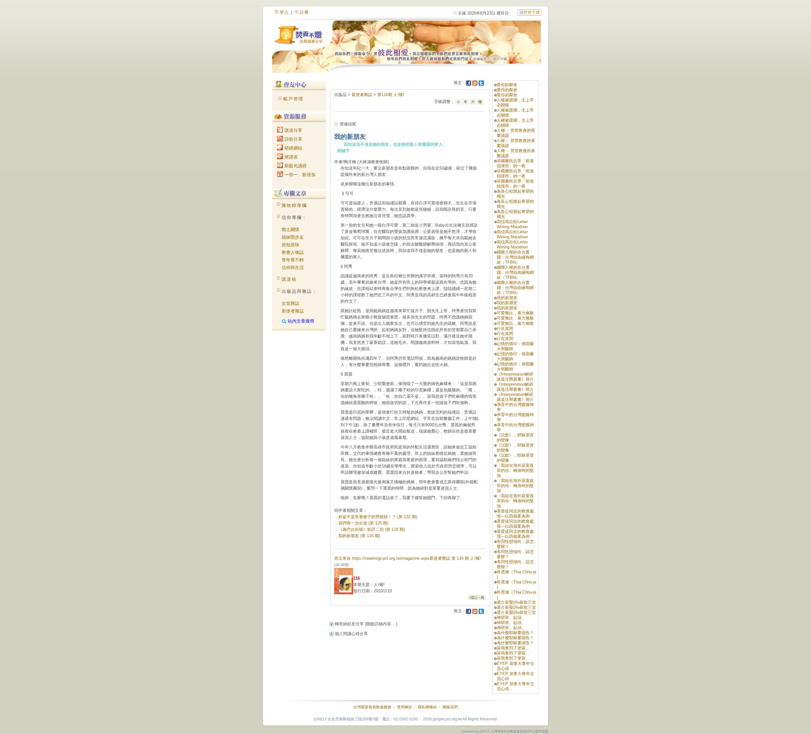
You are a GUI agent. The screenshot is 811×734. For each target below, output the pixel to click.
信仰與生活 (293, 267)
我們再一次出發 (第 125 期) (363, 523)
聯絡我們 (450, 707)
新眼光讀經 (295, 165)
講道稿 (289, 279)
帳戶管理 (293, 98)
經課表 (290, 156)
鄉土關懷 (290, 229)
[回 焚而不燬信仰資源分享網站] (529, 12)
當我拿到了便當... (513, 648)
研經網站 (292, 148)
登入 (284, 12)
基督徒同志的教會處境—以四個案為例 (515, 513)
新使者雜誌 (293, 310)
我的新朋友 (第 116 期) (359, 535)
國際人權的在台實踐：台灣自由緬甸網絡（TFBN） (515, 257)
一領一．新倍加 (299, 174)
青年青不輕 (293, 259)
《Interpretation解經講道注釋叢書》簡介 (515, 377)
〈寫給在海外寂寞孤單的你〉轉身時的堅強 (515, 470)
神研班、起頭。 (511, 617)
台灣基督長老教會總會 (372, 707)
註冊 (304, 12)
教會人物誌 (293, 252)
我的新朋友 (507, 297)
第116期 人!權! (390, 94)
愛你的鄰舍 (507, 84)
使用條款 (404, 707)
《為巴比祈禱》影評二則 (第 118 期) (371, 529)
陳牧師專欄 (294, 205)
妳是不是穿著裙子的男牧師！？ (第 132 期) (377, 516)
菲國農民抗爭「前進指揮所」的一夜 (515, 163)
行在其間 (505, 328)
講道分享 (292, 130)
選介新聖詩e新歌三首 (516, 602)
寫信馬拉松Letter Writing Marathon (512, 224)
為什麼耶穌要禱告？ (515, 632)
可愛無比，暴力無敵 (515, 313)
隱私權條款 (427, 707)
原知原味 (290, 244)
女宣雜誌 (290, 303)
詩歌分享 (292, 139)
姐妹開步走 (293, 237)
